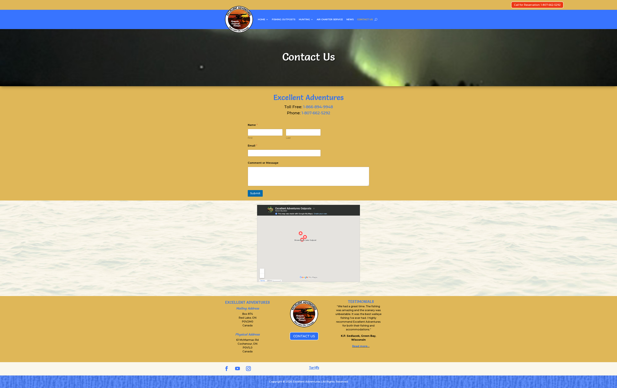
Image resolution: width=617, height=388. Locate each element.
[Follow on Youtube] (237, 368)
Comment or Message (263, 162)
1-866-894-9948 (318, 107)
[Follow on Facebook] (226, 368)
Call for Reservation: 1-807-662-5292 (537, 4)
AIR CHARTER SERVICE (330, 19)
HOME (261, 19)
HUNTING (304, 19)
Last (288, 138)
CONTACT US (365, 19)
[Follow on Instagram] (248, 368)
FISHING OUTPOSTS (283, 19)
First (250, 138)
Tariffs (314, 368)
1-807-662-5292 (315, 113)
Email (252, 145)
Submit (255, 193)
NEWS (350, 19)
